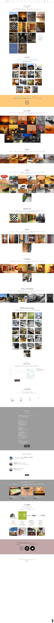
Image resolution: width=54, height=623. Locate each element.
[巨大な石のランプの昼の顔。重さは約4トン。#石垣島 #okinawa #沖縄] (18, 138)
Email (10, 371)
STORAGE (38, 1)
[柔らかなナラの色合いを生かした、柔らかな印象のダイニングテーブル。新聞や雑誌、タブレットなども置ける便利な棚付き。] (13, 158)
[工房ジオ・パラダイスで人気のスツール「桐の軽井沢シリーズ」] (13, 179)
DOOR (34, 1)
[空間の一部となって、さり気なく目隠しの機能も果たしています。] (31, 218)
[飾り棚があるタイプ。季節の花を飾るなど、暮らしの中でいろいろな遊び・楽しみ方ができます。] (13, 218)
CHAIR (25, 1)
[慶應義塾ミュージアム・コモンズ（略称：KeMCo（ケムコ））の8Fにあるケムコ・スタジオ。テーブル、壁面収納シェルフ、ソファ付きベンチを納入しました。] (38, 315)
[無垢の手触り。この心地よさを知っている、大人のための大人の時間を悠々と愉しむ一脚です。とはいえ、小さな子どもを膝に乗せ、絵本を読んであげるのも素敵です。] (22, 188)
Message (11, 374)
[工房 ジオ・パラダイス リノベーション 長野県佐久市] (19, 89)
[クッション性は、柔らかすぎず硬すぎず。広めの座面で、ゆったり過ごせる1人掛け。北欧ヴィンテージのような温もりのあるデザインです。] (31, 188)
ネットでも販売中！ (22, 525)
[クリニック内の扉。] (40, 238)
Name (11, 369)
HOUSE (13, 1)
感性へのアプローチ (19, 468)
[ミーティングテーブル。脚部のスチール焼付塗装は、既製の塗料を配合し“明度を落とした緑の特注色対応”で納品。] (38, 346)
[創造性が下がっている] (11, 464)
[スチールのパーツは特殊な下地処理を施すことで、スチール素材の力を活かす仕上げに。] (23, 338)
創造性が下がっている (19, 463)
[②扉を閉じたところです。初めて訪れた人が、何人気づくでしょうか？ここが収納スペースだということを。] (13, 268)
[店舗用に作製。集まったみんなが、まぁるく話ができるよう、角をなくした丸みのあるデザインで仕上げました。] (40, 158)
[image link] (27, 102)
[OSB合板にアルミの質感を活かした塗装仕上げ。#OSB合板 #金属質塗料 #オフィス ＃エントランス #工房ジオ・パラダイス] (30, 315)
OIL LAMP (17, 1)
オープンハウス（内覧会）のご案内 (23, 457)
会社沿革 (27, 446)
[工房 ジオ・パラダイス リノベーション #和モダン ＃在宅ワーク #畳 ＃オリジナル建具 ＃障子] (15, 82)
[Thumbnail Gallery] (38, 66)
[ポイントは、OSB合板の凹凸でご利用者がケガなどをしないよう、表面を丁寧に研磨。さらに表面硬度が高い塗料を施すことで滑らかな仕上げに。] (15, 331)
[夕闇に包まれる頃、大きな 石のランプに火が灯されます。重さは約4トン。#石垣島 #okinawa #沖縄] (26, 138)
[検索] (47, 1)
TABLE (22, 1)
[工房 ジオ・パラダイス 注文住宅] (15, 66)
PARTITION (30, 1)
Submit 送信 (17, 380)
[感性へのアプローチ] (11, 469)
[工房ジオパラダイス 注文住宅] (23, 82)
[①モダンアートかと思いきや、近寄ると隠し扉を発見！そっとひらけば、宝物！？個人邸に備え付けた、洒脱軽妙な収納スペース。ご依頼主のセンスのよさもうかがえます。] (4, 268)
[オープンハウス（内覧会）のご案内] (11, 458)
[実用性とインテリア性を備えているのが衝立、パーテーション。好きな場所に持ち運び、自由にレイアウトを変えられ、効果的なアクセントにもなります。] (40, 218)
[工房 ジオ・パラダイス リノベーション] (23, 66)
